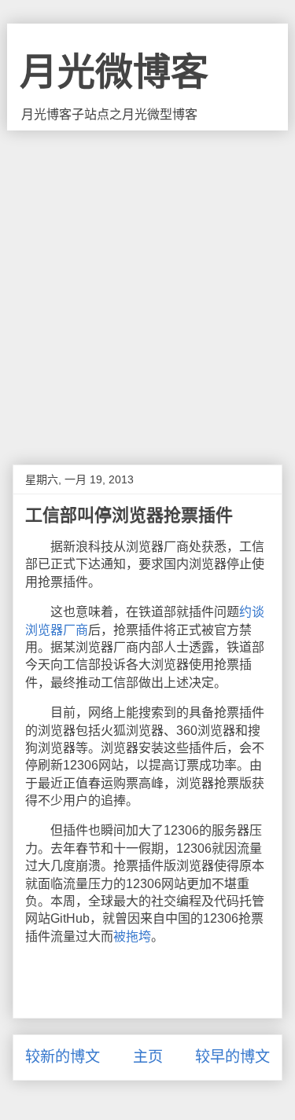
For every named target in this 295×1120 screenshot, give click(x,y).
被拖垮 (132, 936)
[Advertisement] (147, 285)
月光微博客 (114, 72)
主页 (148, 1056)
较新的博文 (62, 1056)
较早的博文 (232, 1056)
